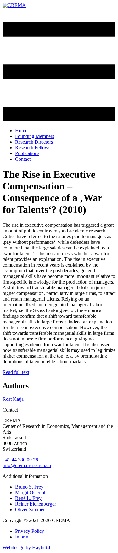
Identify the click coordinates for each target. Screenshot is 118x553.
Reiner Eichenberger (35, 504)
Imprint (22, 536)
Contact (23, 159)
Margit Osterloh (31, 492)
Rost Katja (13, 399)
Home (21, 130)
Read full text (16, 372)
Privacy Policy (29, 531)
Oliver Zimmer (30, 509)
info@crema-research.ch (27, 465)
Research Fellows (32, 147)
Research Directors (34, 142)
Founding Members (34, 136)
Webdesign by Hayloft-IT (28, 547)
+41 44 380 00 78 (20, 459)
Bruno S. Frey (29, 487)
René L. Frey (28, 498)
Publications (27, 153)
